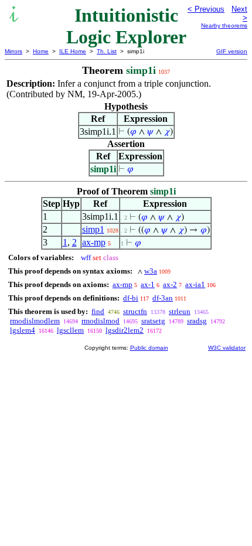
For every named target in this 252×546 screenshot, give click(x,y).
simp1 (93, 229)
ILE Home (72, 51)
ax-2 (170, 284)
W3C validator (227, 347)
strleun (179, 311)
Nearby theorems (224, 25)
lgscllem (70, 330)
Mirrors (13, 51)
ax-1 (148, 284)
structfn (135, 311)
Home (41, 51)
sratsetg (153, 320)
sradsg (197, 320)
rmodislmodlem (35, 320)
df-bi (130, 298)
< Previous (206, 9)
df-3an (162, 298)
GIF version (231, 51)
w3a (150, 271)
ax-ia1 (195, 284)
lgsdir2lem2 (124, 330)
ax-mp (93, 242)
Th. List (107, 51)
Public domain (149, 347)
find (97, 311)
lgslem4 (22, 330)
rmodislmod (100, 320)
